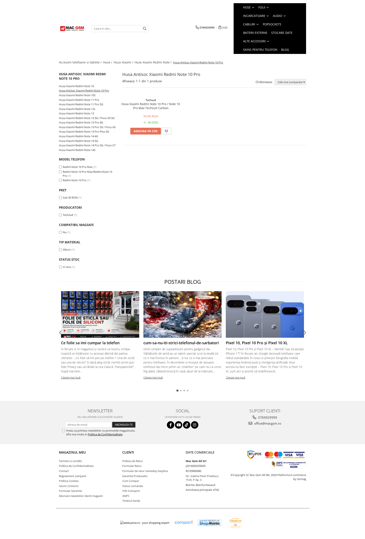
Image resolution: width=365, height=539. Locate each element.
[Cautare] (144, 28)
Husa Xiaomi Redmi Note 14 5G (78, 141)
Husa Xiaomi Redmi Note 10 (76, 86)
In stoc (67, 267)
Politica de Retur (132, 461)
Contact (64, 471)
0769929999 (267, 417)
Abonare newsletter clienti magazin (81, 496)
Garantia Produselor (135, 476)
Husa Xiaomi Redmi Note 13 (76, 113)
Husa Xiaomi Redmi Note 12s (77, 109)
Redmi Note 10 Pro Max (78, 167)
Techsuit (68, 215)
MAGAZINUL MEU (72, 452)
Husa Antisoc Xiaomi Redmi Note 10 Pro (84, 90)
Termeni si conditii (70, 461)
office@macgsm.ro (267, 423)
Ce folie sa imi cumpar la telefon (90, 342)
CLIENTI (128, 452)
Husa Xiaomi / (124, 62)
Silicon (67, 249)
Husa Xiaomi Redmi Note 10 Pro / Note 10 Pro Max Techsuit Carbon (150, 106)
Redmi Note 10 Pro (74, 180)
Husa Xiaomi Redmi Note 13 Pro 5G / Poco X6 (87, 127)
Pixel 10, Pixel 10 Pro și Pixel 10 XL (257, 342)
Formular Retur (132, 466)
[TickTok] (186, 425)
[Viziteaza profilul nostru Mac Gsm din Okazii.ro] (235, 522)
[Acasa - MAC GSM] (72, 28)
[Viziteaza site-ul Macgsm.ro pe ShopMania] (209, 522)
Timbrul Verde (131, 501)
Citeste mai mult (70, 377)
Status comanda (132, 486)
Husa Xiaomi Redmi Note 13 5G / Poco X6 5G (86, 118)
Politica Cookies (69, 481)
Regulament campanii (72, 476)
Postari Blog (182, 281)
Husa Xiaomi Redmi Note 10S (77, 95)
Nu (65, 232)
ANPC (125, 496)
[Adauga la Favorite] (166, 131)
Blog (285, 50)
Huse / (108, 62)
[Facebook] (170, 425)
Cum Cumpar (130, 481)
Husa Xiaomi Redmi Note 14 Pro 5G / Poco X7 (87, 145)
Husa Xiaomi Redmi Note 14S (77, 150)
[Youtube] (178, 425)
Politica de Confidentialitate (105, 434)
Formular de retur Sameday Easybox (145, 471)
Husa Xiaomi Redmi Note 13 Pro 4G (81, 122)
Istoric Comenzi (68, 486)
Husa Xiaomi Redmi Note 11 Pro (79, 100)
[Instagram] (194, 425)
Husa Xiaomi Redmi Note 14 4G (78, 136)
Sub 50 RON (70, 197)
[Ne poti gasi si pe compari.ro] (183, 522)
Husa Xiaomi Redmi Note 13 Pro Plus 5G (84, 131)
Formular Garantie (70, 491)
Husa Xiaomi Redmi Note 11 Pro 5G (81, 104)
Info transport (131, 491)
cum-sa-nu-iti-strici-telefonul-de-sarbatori (181, 342)
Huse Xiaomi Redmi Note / (153, 62)
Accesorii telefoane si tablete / (80, 62)
